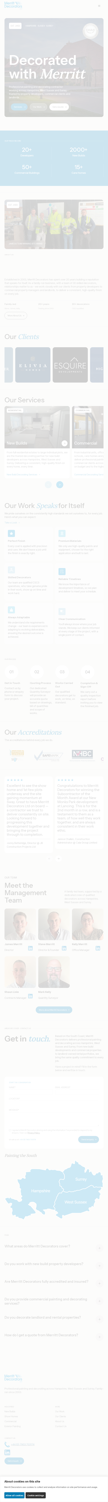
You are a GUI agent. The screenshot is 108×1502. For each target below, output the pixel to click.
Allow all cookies (14, 1495)
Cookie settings (35, 1495)
